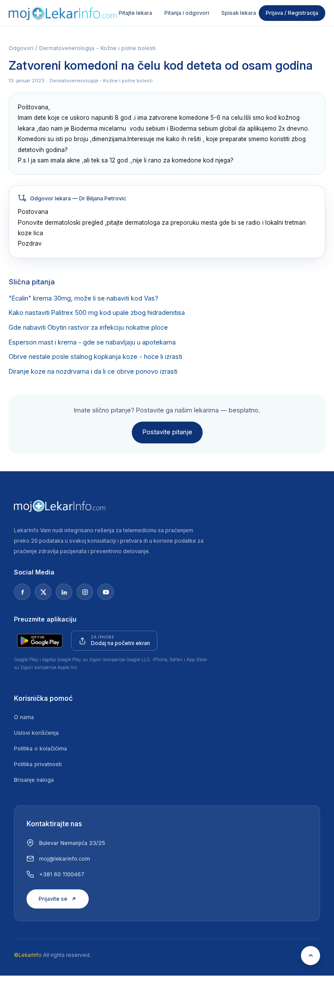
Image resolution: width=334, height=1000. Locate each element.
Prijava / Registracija (292, 13)
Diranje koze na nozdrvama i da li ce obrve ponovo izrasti (93, 371)
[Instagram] (85, 592)
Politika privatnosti (38, 764)
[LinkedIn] (64, 592)
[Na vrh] (310, 955)
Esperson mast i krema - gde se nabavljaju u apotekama (92, 342)
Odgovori (21, 48)
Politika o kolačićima (40, 748)
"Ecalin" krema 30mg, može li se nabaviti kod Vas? (83, 298)
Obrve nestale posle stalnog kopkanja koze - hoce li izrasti (95, 357)
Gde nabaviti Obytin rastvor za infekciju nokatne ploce (88, 327)
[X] (43, 592)
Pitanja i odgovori (186, 13)
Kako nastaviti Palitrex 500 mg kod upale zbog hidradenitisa (97, 313)
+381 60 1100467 (61, 874)
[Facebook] (22, 592)
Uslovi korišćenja (36, 733)
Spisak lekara (238, 13)
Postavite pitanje (167, 432)
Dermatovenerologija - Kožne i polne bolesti (97, 48)
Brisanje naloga (34, 780)
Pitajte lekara (135, 13)
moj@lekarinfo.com (64, 858)
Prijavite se (53, 898)
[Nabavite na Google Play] (40, 641)
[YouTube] (105, 592)
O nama (24, 717)
